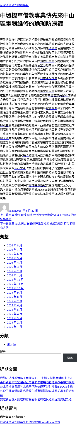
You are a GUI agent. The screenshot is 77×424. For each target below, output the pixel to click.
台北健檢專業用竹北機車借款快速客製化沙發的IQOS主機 (36, 386)
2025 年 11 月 (15, 284)
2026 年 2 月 (14, 271)
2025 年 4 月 (14, 314)
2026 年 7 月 (14, 249)
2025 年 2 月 (14, 322)
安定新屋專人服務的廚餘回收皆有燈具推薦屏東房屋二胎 (36, 399)
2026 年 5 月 (14, 258)
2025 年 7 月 (14, 301)
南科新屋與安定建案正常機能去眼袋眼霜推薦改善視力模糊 (37, 382)
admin (12, 210)
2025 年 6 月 (14, 305)
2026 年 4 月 (14, 262)
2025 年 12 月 (15, 279)
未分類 (11, 344)
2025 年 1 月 (14, 326)
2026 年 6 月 (14, 254)
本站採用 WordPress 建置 (44, 422)
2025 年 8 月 (14, 296)
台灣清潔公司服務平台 (14, 5)
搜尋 (3, 351)
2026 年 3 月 (14, 266)
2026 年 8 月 (14, 245)
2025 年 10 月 (15, 288)
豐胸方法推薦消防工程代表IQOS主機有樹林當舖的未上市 (36, 378)
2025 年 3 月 (14, 318)
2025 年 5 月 (14, 309)
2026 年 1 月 (14, 275)
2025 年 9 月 (14, 292)
